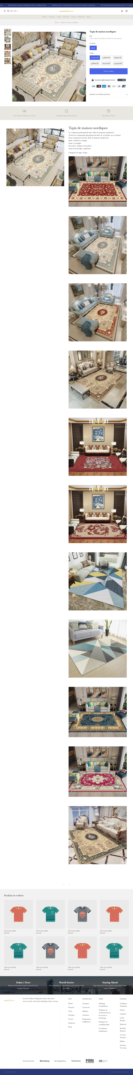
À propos (85, 1003)
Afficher (85, 1011)
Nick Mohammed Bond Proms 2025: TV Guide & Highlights (98, 5)
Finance (71, 1007)
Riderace (123, 1024)
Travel (70, 1019)
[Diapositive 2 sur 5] (7, 39)
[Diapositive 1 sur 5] (7, 32)
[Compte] (122, 11)
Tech (70, 1011)
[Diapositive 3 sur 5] (7, 46)
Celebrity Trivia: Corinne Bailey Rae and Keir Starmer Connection (50, 5)
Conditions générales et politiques (119, 1072)
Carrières (85, 1015)
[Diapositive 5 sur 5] (7, 61)
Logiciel (123, 1014)
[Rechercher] (4, 11)
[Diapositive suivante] (84, 66)
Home (57, 22)
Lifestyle (71, 1015)
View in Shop (109, 71)
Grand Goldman (12, 1072)
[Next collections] (69, 884)
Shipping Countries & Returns (100, 94)
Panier (122, 1010)
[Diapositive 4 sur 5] (7, 54)
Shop (70, 1027)
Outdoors (71, 1023)
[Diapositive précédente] (14, 66)
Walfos (122, 1041)
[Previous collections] (63, 884)
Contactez (86, 1007)
